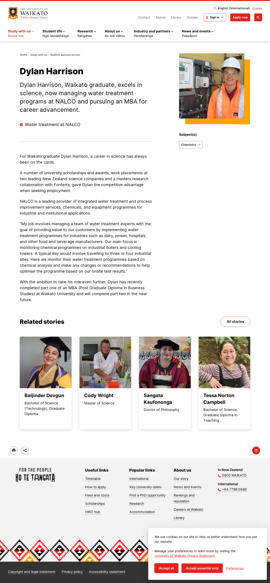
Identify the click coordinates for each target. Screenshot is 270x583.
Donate (192, 17)
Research (136, 504)
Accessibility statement (107, 572)
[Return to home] (28, 13)
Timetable (93, 479)
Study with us (38, 54)
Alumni (160, 17)
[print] (14, 450)
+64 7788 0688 (234, 489)
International (139, 479)
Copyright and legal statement (31, 572)
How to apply (95, 487)
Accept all (166, 568)
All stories (235, 321)
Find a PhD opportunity (147, 495)
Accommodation (142, 512)
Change (257, 8)
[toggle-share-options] (25, 450)
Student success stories (65, 54)
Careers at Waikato (188, 509)
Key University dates (145, 487)
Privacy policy (72, 572)
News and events (187, 487)
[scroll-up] (256, 450)
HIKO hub (92, 512)
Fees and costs (97, 495)
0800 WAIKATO (234, 475)
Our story (181, 479)
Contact (144, 17)
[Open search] (258, 17)
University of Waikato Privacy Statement (185, 556)
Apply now (240, 17)
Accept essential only (202, 568)
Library (176, 17)
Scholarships (95, 504)
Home (23, 54)
